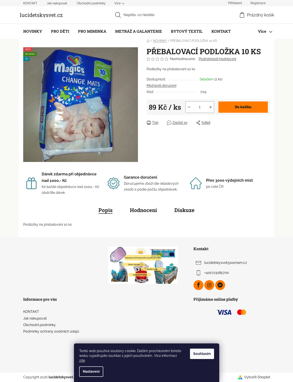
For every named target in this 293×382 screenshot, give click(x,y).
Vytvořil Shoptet (257, 377)
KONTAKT (30, 3)
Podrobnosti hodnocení (217, 59)
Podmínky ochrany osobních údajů (51, 331)
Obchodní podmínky (91, 3)
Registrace (258, 3)
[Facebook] (198, 285)
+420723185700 (216, 273)
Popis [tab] (105, 210)
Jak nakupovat (57, 3)
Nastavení (91, 371)
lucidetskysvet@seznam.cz (225, 263)
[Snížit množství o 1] (189, 107)
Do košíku (243, 107)
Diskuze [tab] (184, 210)
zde (82, 360)
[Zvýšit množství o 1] (210, 107)
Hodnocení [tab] (143, 210)
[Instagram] (209, 285)
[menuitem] (32, 31)
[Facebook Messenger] (220, 285)
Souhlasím (202, 354)
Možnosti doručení (161, 85)
